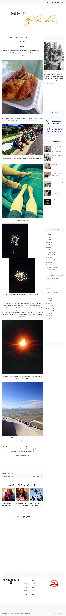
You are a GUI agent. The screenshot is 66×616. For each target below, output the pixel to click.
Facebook (26, 583)
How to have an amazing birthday (22, 504)
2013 (47, 313)
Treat (48, 285)
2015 (47, 247)
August (50, 262)
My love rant (50, 289)
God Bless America (52, 292)
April (49, 303)
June (49, 298)
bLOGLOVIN (26, 597)
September (51, 259)
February (50, 308)
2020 (47, 234)
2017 (47, 242)
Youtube (33, 597)
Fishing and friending (57, 182)
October (50, 257)
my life (11, 473)
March (49, 306)
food (7, 473)
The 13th (54, 164)
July (49, 264)
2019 (47, 237)
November (50, 254)
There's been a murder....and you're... (6, 506)
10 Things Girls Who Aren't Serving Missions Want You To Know (58, 149)
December (50, 252)
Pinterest (33, 590)
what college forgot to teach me (35, 506)
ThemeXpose (16, 613)
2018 (47, 239)
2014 (47, 249)
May (49, 300)
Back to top (59, 613)
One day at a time (52, 282)
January (50, 311)
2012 (47, 316)
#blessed (49, 295)
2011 (47, 318)
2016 (47, 244)
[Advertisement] (49, 97)
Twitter (33, 583)
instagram (26, 590)
